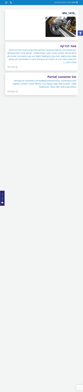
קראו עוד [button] (11, 66)
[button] (80, 33)
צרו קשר (2, 197)
